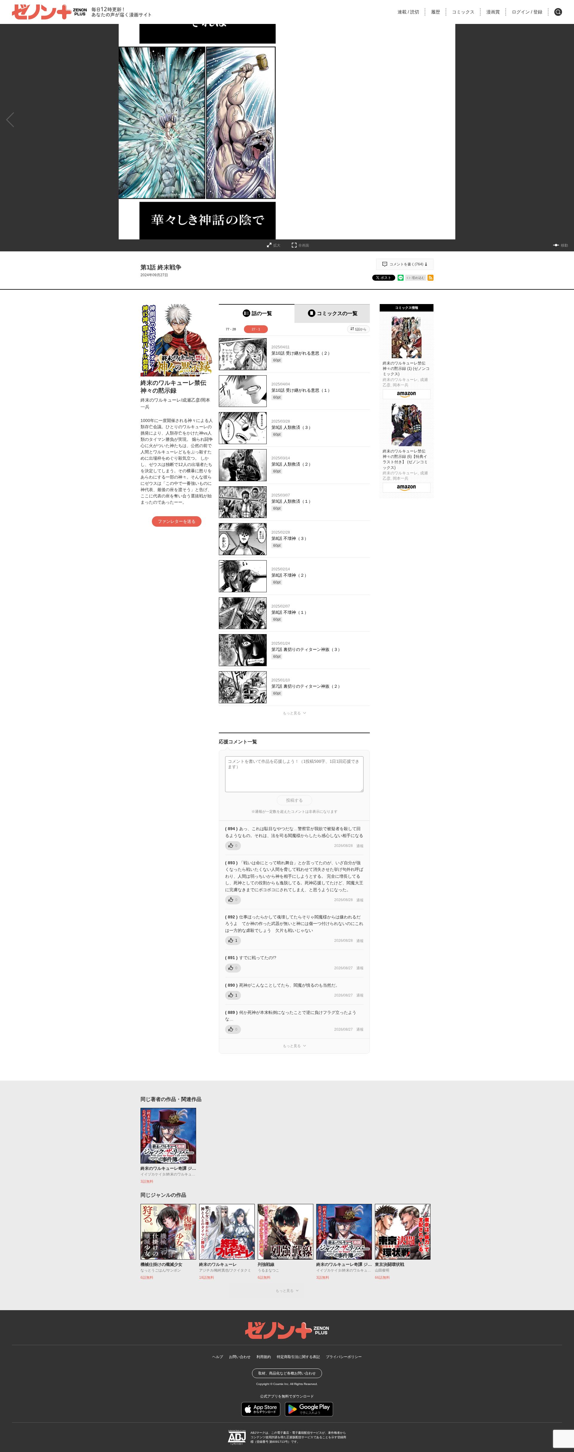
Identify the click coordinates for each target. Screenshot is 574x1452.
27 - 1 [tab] (256, 329)
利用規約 (264, 1357)
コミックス (463, 11)
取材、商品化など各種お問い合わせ (287, 1373)
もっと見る (292, 713)
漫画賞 (493, 11)
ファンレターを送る (177, 521)
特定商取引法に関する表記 (298, 1357)
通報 (360, 846)
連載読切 (408, 11)
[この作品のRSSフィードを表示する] (430, 278)
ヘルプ (217, 1357)
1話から (361, 329)
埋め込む (418, 278)
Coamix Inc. (281, 1384)
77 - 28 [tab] (231, 329)
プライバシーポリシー (344, 1357)
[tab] (256, 313)
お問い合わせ (240, 1357)
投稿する (294, 800)
